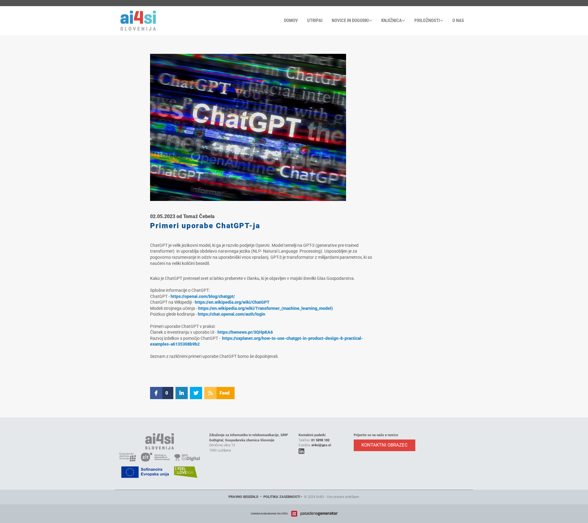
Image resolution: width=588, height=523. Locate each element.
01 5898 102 (320, 440)
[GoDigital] (159, 20)
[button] (384, 445)
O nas (458, 20)
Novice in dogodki (350, 20)
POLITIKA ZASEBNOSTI (281, 497)
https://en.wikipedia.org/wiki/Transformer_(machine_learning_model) (265, 308)
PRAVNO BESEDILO (243, 497)
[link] (347, 20)
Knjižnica (391, 20)
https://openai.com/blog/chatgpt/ (203, 296)
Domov (291, 20)
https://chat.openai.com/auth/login (231, 314)
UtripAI (314, 20)
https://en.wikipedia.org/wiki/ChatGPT (232, 302)
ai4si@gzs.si (321, 445)
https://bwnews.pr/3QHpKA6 (245, 332)
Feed (224, 393)
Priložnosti (427, 20)
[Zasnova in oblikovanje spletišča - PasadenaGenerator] (294, 513)
